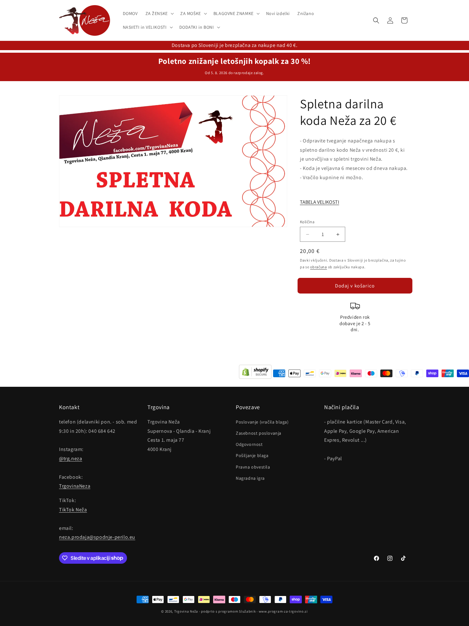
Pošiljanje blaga (252, 455)
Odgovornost (249, 444)
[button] (159, 13)
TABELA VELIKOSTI (319, 202)
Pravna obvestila (253, 467)
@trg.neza (70, 458)
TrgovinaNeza (74, 486)
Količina (307, 222)
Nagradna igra (250, 478)
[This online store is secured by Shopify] (255, 373)
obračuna (318, 266)
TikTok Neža (73, 509)
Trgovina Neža (186, 611)
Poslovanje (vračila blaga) (262, 421)
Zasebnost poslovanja (258, 433)
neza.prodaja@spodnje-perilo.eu (97, 537)
